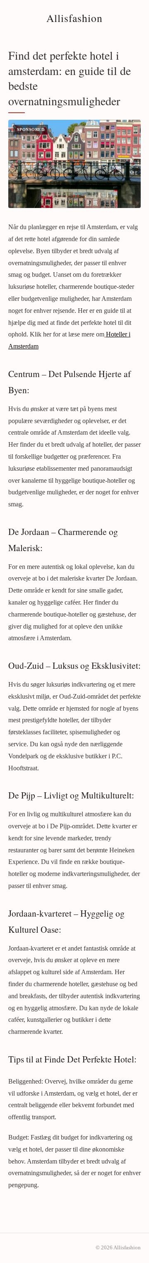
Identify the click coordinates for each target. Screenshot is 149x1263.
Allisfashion (74, 18)
